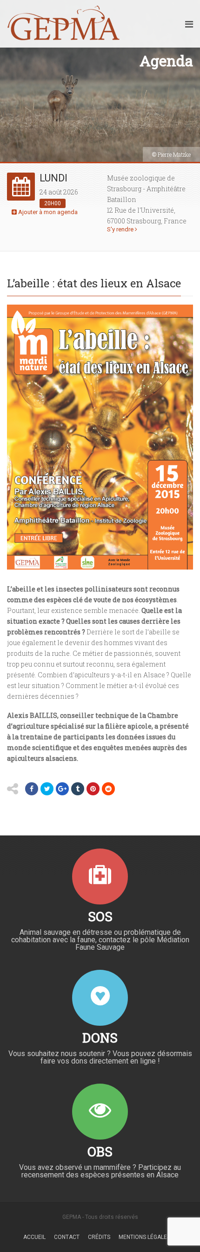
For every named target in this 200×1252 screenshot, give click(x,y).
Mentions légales (144, 1237)
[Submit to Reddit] (108, 788)
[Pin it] (93, 788)
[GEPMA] (63, 23)
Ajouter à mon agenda (47, 212)
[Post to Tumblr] (77, 788)
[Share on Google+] (62, 788)
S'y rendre (121, 229)
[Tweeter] (46, 788)
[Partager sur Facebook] (31, 788)
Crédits (99, 1237)
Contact (67, 1237)
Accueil (34, 1237)
